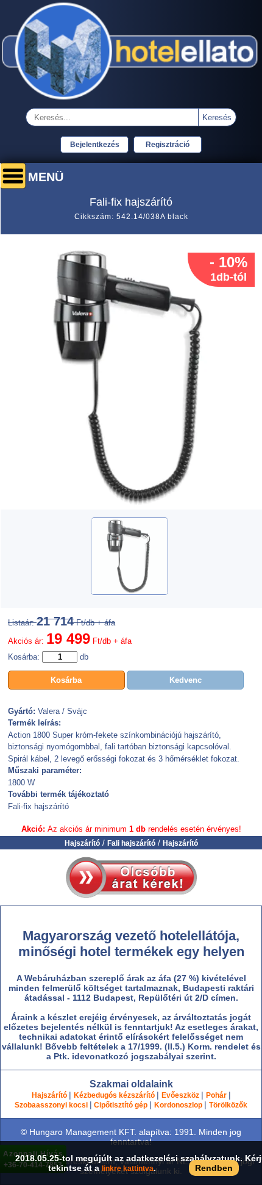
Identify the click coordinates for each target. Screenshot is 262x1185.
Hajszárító (82, 843)
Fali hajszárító (131, 843)
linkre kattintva (128, 1168)
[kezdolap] (131, 101)
